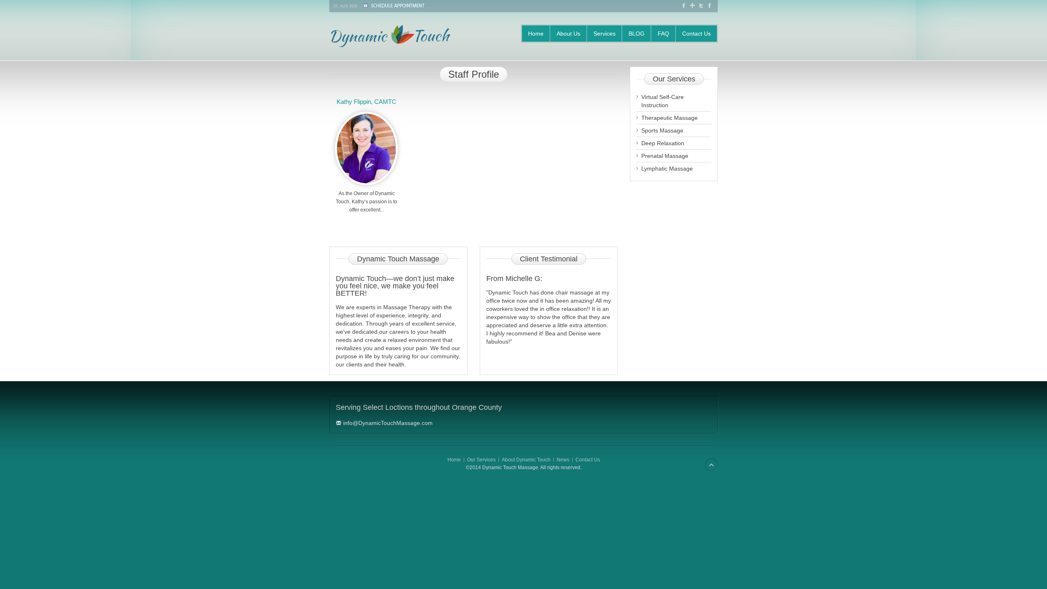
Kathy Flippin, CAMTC (366, 101)
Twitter (702, 5)
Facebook (684, 5)
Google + (693, 6)
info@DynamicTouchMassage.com (388, 423)
